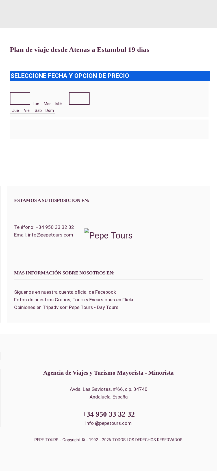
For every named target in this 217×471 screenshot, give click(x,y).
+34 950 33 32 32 (55, 227)
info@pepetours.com (50, 235)
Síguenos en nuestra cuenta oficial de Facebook (65, 292)
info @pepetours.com (108, 423)
